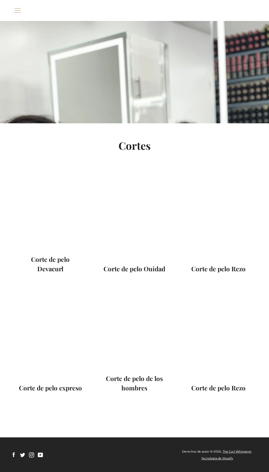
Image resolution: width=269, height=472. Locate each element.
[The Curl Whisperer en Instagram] (31, 454)
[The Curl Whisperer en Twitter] (22, 454)
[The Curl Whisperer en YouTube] (40, 454)
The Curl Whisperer (237, 451)
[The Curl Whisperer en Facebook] (13, 454)
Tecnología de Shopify (217, 458)
